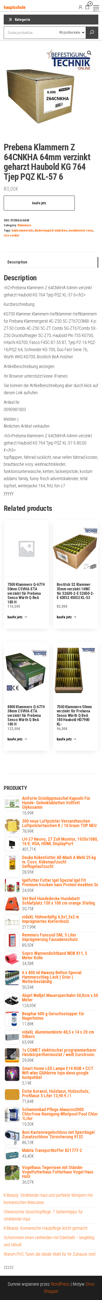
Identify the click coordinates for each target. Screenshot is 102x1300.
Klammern (24, 225)
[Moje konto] (80, 7)
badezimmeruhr (22, 230)
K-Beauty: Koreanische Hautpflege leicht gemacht (45, 1228)
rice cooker (12, 235)
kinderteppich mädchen (51, 230)
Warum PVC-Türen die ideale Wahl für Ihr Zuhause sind (49, 1254)
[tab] (51, 262)
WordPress (60, 1284)
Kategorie (22, 19)
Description (17, 262)
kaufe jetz (39, 203)
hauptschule (15, 7)
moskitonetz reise (81, 230)
